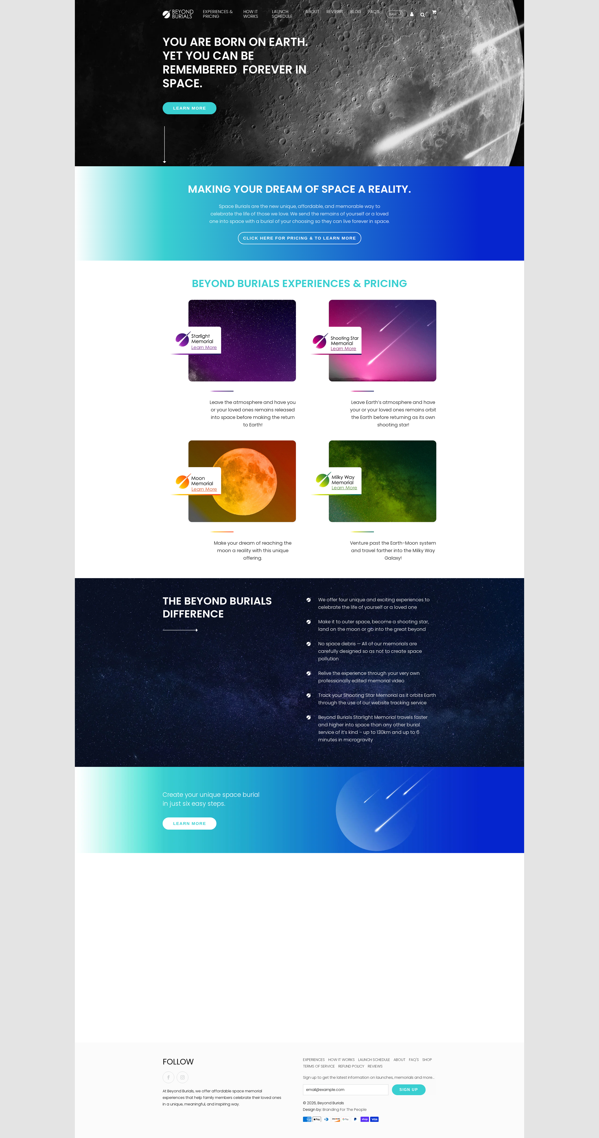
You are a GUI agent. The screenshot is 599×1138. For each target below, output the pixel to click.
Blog (355, 12)
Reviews (334, 12)
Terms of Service (319, 1066)
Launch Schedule (282, 14)
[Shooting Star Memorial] (382, 340)
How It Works (250, 14)
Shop (427, 1059)
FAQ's (374, 12)
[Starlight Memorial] (242, 340)
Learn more (189, 823)
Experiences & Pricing (218, 14)
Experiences (314, 1059)
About (312, 12)
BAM (392, 14)
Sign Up (408, 1090)
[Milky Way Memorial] (382, 481)
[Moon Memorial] (242, 481)
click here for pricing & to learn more (299, 238)
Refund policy (351, 1066)
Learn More (189, 108)
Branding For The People (345, 1109)
